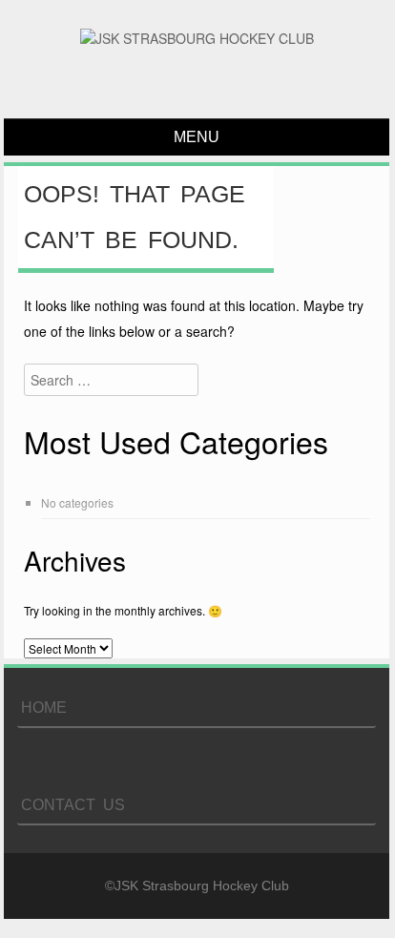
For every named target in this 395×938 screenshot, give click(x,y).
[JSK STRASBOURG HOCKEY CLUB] (197, 38)
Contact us (73, 805)
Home (44, 707)
